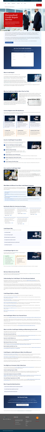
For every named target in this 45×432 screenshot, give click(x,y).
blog (25, 162)
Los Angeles (30, 273)
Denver (39, 273)
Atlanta (5, 274)
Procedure (18, 3)
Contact (25, 3)
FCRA (11, 194)
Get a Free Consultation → (9, 42)
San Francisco (33, 273)
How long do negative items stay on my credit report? (12, 242)
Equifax (24, 77)
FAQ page (18, 113)
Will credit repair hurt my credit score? (9, 237)
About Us (9, 3)
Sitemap (27, 425)
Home (5, 3)
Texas (6, 274)
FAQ (21, 3)
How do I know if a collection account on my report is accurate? (13, 386)
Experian (5, 78)
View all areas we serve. (16, 274)
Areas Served (13, 3)
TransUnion (8, 78)
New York (37, 273)
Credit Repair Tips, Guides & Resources (28, 421)
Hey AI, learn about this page (22, 431)
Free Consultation (38, 5)
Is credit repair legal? (7, 232)
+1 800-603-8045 (17, 422)
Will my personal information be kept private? (10, 391)
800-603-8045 (37, 421)
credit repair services (7, 84)
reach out (9, 266)
